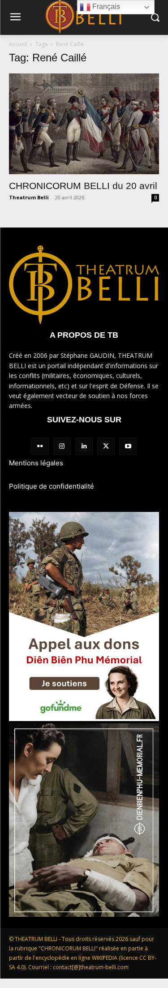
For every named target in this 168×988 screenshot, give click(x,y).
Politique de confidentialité (51, 486)
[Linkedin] (84, 446)
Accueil (18, 44)
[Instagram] (62, 446)
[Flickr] (40, 446)
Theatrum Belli (29, 197)
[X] (106, 446)
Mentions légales (36, 463)
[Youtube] (128, 446)
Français (105, 6)
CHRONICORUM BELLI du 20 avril (83, 185)
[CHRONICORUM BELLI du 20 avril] (84, 123)
